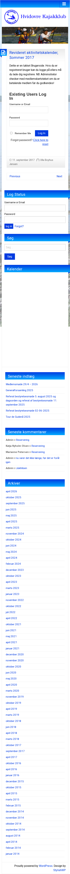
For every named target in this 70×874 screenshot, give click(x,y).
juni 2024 (11, 545)
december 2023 (15, 569)
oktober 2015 (13, 787)
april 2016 (11, 769)
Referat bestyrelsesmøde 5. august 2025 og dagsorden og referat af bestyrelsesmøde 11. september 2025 (31, 400)
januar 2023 (12, 594)
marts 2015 (12, 799)
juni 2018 (11, 727)
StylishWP (59, 870)
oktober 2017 (13, 745)
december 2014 (15, 811)
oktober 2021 (13, 624)
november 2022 (15, 600)
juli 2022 (10, 612)
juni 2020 (11, 672)
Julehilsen (21, 468)
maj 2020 (11, 678)
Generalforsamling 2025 (19, 390)
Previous (15, 176)
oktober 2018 (13, 721)
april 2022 (11, 618)
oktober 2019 (13, 702)
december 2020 (15, 654)
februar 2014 (13, 847)
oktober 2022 (13, 606)
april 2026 (11, 491)
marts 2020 (12, 690)
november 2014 (15, 817)
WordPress (45, 865)
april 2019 (11, 708)
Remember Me (23, 133)
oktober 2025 (13, 497)
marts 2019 (12, 714)
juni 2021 (11, 630)
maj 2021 (11, 636)
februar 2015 (13, 805)
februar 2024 (13, 563)
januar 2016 (12, 775)
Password (14, 117)
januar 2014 (12, 853)
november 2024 (15, 533)
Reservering (22, 439)
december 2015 (15, 781)
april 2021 (11, 642)
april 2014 (11, 841)
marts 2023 (12, 588)
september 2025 (15, 503)
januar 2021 (12, 648)
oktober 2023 (13, 575)
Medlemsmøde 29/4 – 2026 (22, 384)
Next (59, 176)
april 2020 (11, 684)
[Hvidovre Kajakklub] (35, 17)
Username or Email (19, 104)
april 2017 (11, 757)
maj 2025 (11, 515)
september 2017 (15, 751)
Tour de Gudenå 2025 (18, 416)
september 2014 (15, 829)
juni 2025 (11, 509)
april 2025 (11, 521)
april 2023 (11, 581)
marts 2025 (12, 527)
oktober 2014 (13, 823)
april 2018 (11, 733)
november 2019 (15, 696)
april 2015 (11, 793)
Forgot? (19, 226)
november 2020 (15, 660)
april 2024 (11, 557)
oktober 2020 (13, 666)
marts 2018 (12, 739)
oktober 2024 (13, 539)
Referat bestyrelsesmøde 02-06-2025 (27, 410)
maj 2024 (11, 551)
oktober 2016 (13, 763)
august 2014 (13, 835)
